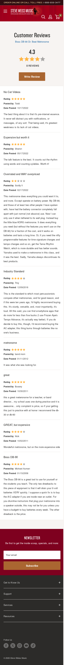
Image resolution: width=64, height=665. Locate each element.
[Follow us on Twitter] (12, 645)
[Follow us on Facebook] (6, 645)
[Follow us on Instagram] (19, 645)
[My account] (50, 17)
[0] (57, 17)
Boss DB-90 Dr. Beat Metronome (32, 41)
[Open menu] (5, 11)
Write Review (32, 76)
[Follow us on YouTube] (26, 645)
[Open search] (43, 17)
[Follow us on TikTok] (33, 645)
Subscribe (32, 565)
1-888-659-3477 (51, 2)
